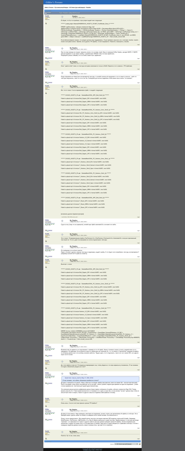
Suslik (47, 16)
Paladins (88, 7)
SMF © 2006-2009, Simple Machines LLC (95, 448)
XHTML (97, 450)
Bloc (94, 450)
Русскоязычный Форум (61, 7)
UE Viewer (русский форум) (77, 7)
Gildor (47, 47)
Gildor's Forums (49, 7)
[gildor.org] (49, 58)
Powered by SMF (85, 448)
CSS (101, 450)
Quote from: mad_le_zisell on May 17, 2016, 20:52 (79, 378)
